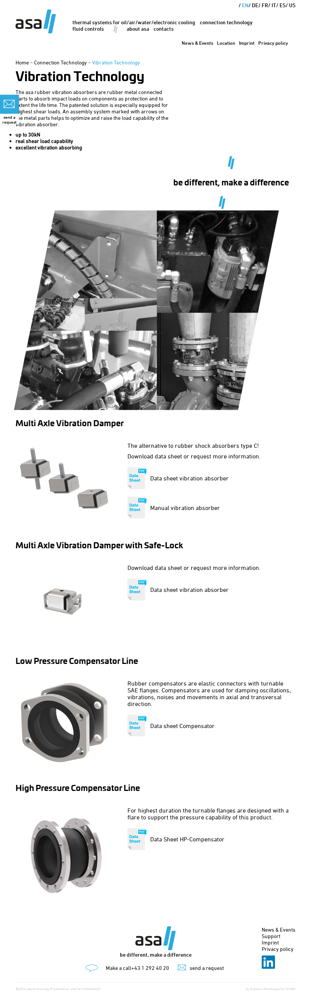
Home (22, 62)
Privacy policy (273, 43)
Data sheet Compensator (182, 725)
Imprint (246, 43)
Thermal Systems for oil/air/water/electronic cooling (133, 22)
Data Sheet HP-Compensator (187, 839)
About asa (138, 28)
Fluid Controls (88, 28)
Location (226, 43)
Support (271, 936)
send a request (207, 968)
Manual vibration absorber (185, 507)
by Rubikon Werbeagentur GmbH (270, 989)
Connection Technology (226, 22)
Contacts (164, 28)
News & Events (197, 43)
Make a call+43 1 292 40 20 (137, 968)
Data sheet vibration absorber (189, 478)
